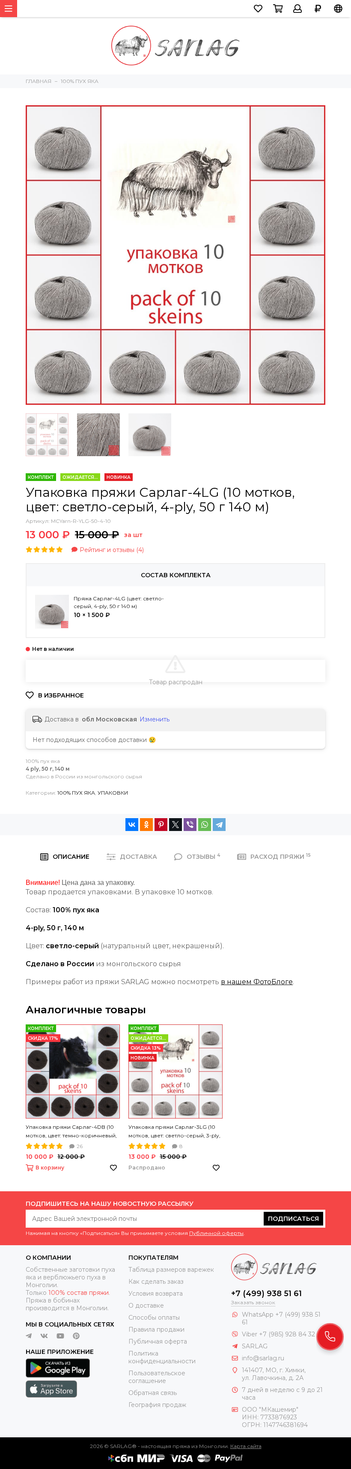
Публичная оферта (157, 1341)
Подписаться (293, 1219)
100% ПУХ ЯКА (76, 792)
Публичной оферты (216, 1233)
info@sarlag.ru (263, 1358)
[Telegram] (219, 824)
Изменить (155, 719)
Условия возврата (155, 1293)
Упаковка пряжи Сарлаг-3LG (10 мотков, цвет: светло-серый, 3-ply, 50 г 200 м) (174, 1132)
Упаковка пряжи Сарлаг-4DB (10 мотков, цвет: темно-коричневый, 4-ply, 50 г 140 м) (71, 1132)
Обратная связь (152, 1393)
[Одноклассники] (146, 824)
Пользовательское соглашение (156, 1377)
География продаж (157, 1405)
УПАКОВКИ (113, 792)
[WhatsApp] (204, 824)
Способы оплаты (154, 1317)
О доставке (146, 1305)
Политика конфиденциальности (162, 1357)
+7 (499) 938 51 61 (266, 1293)
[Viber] (190, 824)
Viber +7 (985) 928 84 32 (278, 1334)
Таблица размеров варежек (171, 1269)
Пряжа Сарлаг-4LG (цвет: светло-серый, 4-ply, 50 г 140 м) (119, 602)
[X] (175, 824)
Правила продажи (156, 1329)
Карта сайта (246, 1446)
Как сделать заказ (156, 1281)
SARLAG (255, 1346)
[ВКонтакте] (131, 824)
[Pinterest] (161, 824)
